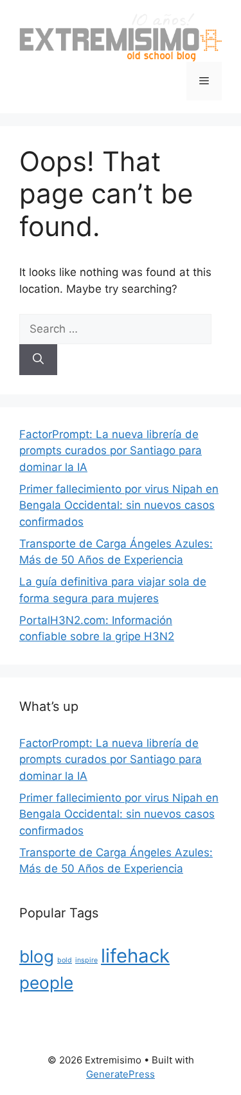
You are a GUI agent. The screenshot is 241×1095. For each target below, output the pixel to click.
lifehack (135, 955)
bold (64, 960)
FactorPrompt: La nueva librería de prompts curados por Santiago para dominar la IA (110, 451)
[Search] (38, 359)
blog (36, 956)
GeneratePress (120, 1074)
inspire (86, 960)
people (46, 983)
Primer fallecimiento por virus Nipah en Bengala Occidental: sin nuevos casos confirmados (119, 505)
